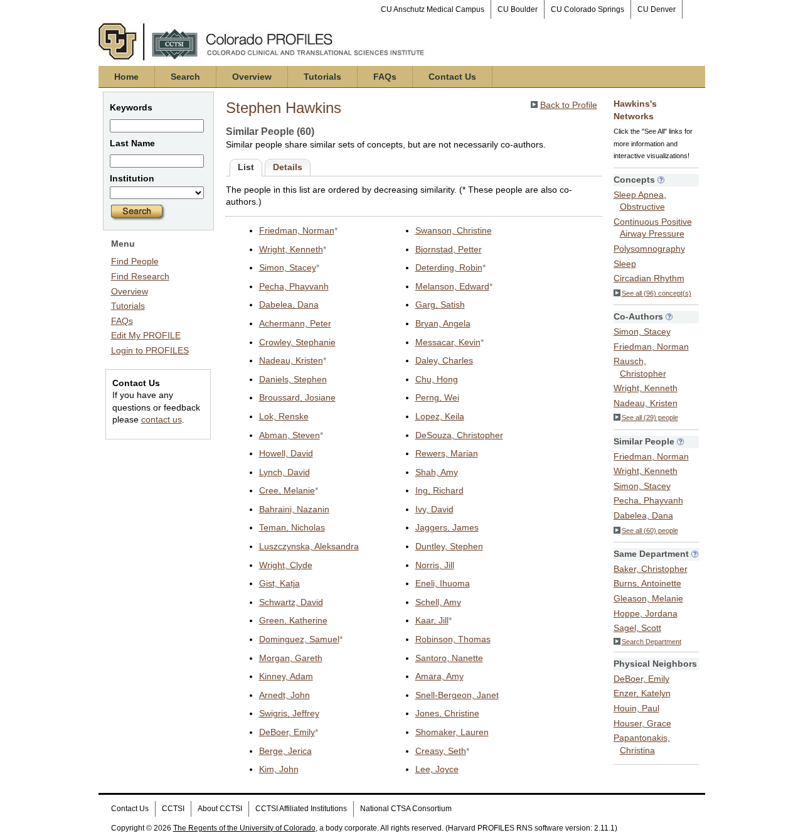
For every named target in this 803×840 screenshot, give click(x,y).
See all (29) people (650, 417)
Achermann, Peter (295, 323)
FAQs (384, 77)
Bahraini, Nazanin (294, 509)
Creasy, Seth (440, 751)
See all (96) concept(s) (656, 293)
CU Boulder (517, 9)
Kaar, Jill (432, 620)
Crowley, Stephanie (297, 342)
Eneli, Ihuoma (442, 583)
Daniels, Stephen (293, 379)
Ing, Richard (439, 490)
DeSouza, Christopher (459, 435)
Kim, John (279, 769)
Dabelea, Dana (289, 304)
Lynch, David (284, 472)
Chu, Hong (436, 379)
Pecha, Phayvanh (294, 286)
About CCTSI (220, 808)
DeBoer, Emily (287, 732)
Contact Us (452, 77)
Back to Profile (568, 105)
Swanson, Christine (453, 230)
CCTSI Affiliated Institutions (301, 808)
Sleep (625, 264)
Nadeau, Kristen (291, 360)
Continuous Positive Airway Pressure (653, 228)
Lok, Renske (284, 416)
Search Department (651, 641)
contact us (161, 419)
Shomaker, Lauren (452, 732)
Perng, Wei (437, 397)
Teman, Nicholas (292, 527)
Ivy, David (434, 509)
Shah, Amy (436, 472)
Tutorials (322, 77)
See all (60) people (650, 530)
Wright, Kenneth (291, 249)
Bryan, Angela (443, 323)
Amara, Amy (439, 676)
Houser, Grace (642, 723)
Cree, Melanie (287, 490)
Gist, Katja (279, 583)
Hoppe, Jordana (646, 613)
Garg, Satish (440, 304)
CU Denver (656, 9)
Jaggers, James (447, 527)
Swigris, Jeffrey (289, 713)
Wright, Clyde (285, 565)
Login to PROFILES (150, 350)
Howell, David (286, 453)
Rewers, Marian (446, 453)
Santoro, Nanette (449, 658)
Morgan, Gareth (290, 658)
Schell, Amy (438, 602)
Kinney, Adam (286, 676)
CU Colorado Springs (587, 9)
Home (126, 77)
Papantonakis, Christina (642, 744)
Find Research (140, 276)
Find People (135, 261)
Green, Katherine (293, 620)
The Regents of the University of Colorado (244, 828)
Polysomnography (649, 249)
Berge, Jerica (285, 751)
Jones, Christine (447, 713)
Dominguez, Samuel (299, 639)
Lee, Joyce (437, 769)
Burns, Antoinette (647, 583)
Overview (252, 77)
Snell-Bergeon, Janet (457, 695)
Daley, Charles (444, 360)
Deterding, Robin (448, 267)
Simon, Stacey (287, 267)
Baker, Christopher (651, 569)
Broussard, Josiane (297, 397)
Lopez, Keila (439, 416)
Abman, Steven (289, 435)
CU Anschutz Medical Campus (432, 9)
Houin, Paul (636, 708)
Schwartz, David (291, 602)
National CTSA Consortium (406, 808)
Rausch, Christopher (640, 367)
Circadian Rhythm (649, 278)
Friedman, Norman (296, 230)
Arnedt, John (284, 695)
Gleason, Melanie (648, 598)
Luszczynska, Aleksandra (309, 546)
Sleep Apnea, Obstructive (640, 201)
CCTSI (173, 808)
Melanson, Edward (452, 286)
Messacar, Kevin (448, 342)
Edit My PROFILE (146, 335)
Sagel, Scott (637, 628)
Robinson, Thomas (453, 639)
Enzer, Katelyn (642, 693)
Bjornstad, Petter (448, 249)
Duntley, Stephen (449, 546)
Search (185, 77)
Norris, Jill (434, 565)
